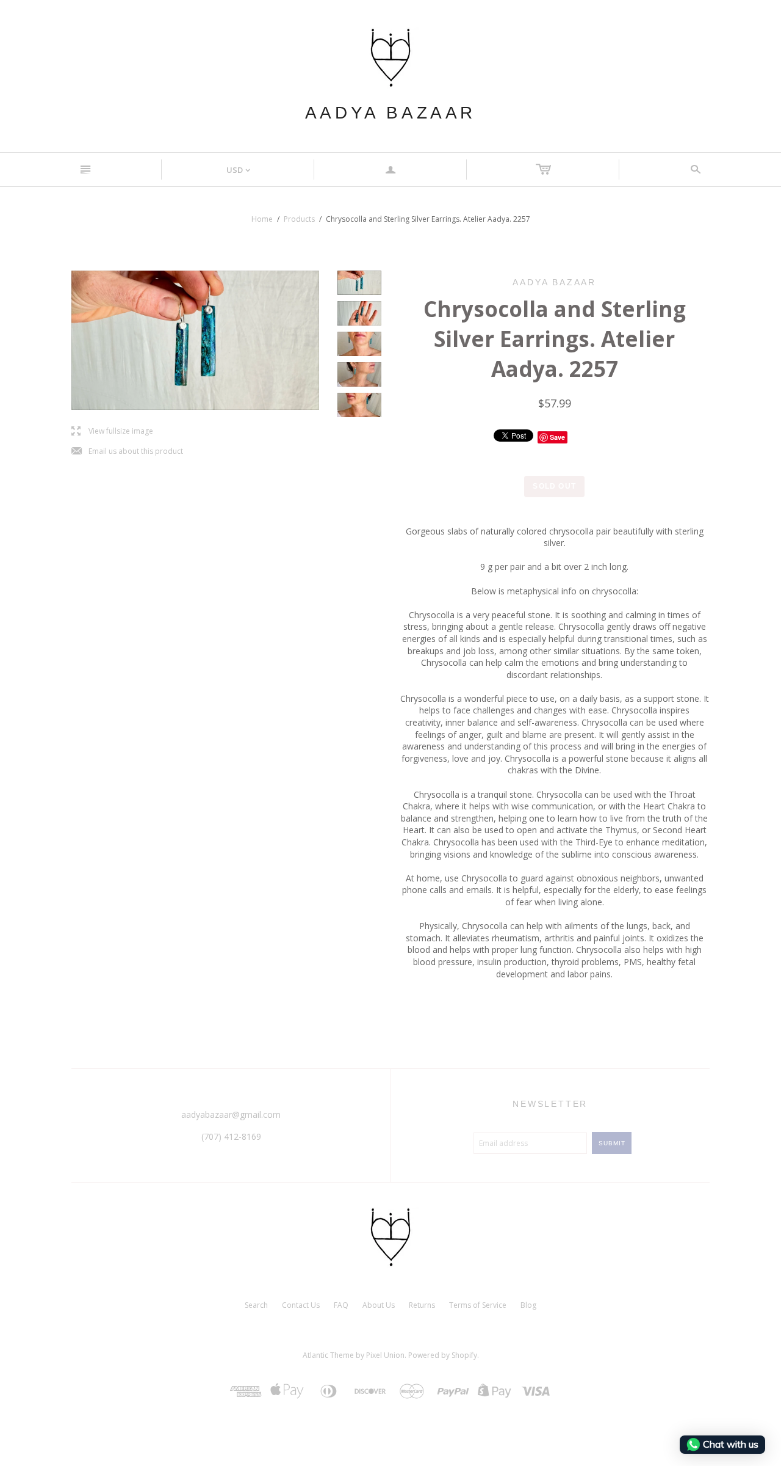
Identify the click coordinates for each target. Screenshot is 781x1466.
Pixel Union (385, 1355)
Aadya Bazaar (390, 112)
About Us (378, 1305)
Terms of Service (477, 1305)
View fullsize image (112, 431)
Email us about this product (127, 452)
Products (299, 219)
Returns (422, 1305)
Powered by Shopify (442, 1355)
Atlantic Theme (328, 1355)
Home (262, 219)
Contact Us (301, 1305)
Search (256, 1305)
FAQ (341, 1305)
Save (557, 437)
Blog (528, 1305)
